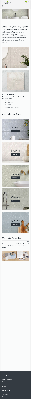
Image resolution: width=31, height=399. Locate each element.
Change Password (6, 396)
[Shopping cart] (28, 2)
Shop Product (15, 131)
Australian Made (6, 384)
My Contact (5, 394)
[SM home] (7, 2)
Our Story (4, 381)
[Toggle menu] (3, 2)
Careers (4, 386)
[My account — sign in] (24, 2)
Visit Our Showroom (7, 379)
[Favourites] (26, 2)
